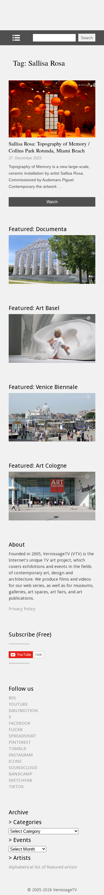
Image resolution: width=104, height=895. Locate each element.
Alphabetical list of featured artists (43, 867)
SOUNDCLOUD (23, 767)
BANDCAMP (20, 774)
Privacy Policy (22, 608)
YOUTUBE (18, 704)
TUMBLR (17, 748)
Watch (52, 201)
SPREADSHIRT (22, 736)
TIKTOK (16, 786)
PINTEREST (20, 742)
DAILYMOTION (23, 710)
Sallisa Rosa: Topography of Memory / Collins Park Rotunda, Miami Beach (49, 147)
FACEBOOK (19, 723)
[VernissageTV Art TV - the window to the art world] (37, 15)
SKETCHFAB (20, 780)
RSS (12, 697)
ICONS (15, 761)
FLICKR (16, 729)
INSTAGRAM (21, 755)
